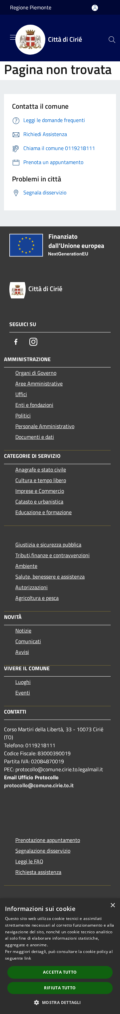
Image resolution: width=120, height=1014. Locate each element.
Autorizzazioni (31, 587)
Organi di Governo (35, 373)
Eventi (22, 693)
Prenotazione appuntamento (47, 840)
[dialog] (60, 956)
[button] (60, 1002)
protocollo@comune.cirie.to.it (39, 785)
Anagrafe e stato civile (40, 469)
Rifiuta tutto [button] (60, 988)
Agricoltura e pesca (37, 598)
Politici (23, 415)
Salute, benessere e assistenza (50, 577)
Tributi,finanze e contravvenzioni (52, 555)
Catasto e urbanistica (39, 501)
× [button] (112, 905)
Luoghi (23, 682)
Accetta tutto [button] (60, 972)
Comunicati (28, 641)
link (27, 958)
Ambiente (26, 566)
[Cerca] (112, 40)
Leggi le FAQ (29, 861)
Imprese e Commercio (39, 491)
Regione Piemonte (30, 7)
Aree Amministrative (39, 383)
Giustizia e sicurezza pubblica (48, 545)
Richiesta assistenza (38, 872)
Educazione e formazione (43, 512)
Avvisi (22, 652)
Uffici (21, 394)
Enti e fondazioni (34, 405)
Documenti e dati (34, 437)
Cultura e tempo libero (40, 480)
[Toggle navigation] (13, 37)
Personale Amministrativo (44, 426)
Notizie (23, 631)
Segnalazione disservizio (42, 851)
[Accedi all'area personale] (95, 8)
